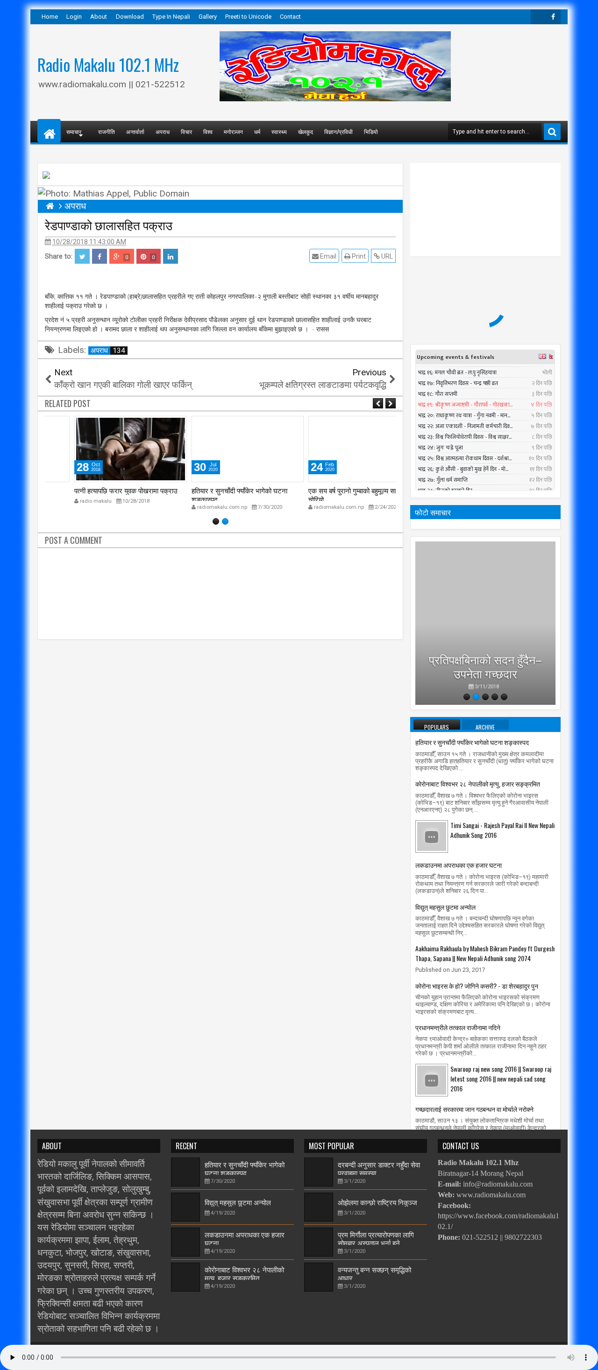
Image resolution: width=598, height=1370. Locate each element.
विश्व (208, 131)
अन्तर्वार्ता (135, 131)
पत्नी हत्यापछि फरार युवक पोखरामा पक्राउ (98, 490)
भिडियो (371, 131)
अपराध (163, 131)
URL (386, 256)
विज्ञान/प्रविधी (338, 131)
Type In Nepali (171, 16)
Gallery (208, 16)
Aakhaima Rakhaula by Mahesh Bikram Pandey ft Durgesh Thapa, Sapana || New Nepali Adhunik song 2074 (485, 953)
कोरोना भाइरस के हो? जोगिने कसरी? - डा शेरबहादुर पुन (476, 986)
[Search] (552, 131)
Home (50, 16)
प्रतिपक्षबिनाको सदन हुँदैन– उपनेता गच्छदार (485, 662)
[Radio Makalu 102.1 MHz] (49, 130)
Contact (290, 16)
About (98, 16)
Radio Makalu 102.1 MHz (108, 64)
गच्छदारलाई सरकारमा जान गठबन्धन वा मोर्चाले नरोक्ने (474, 1109)
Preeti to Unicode (248, 16)
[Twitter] (538, 16)
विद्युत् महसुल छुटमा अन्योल (445, 907)
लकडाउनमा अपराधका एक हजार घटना (458, 865)
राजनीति (106, 131)
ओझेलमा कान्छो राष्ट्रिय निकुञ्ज (377, 1202)
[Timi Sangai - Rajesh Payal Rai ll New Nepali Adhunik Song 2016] (431, 836)
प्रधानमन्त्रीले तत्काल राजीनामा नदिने (457, 1027)
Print (358, 256)
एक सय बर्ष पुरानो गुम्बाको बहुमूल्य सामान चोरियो (329, 494)
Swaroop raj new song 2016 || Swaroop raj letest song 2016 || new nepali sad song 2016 (500, 1078)
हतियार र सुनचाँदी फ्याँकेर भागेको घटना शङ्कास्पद (212, 494)
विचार (186, 131)
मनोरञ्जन (233, 131)
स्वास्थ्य (279, 131)
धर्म (257, 131)
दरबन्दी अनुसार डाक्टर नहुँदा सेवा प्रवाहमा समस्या (379, 1168)
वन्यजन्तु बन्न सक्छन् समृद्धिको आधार (374, 1273)
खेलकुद (305, 131)
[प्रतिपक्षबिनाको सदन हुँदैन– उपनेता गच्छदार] (485, 623)
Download (130, 16)
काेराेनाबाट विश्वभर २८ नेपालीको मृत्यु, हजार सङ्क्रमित (477, 783)
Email (327, 256)
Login (74, 16)
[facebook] (553, 16)
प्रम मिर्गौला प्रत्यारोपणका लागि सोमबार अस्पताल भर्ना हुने (376, 1238)
